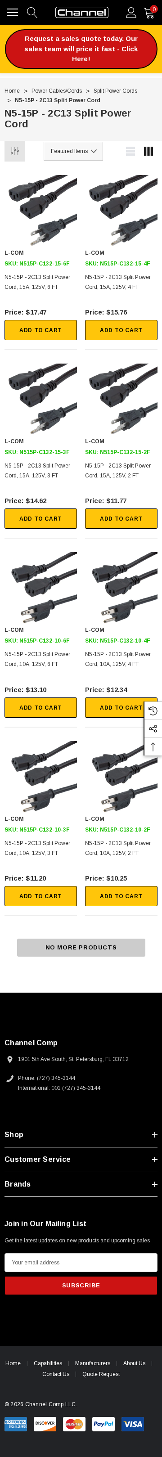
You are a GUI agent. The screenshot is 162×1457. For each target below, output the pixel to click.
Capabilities (48, 1363)
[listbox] (73, 151)
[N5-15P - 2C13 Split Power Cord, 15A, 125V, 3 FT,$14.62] (40, 400)
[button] (81, 49)
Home (13, 1363)
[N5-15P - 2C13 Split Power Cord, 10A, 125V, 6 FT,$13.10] (40, 588)
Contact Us (55, 1374)
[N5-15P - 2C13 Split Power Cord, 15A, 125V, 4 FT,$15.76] (121, 211)
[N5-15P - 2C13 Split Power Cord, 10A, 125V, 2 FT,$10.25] (121, 777)
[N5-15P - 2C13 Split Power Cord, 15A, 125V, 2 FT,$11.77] (121, 400)
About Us (134, 1363)
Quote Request (101, 1374)
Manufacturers (92, 1363)
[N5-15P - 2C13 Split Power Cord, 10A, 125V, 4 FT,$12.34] (121, 588)
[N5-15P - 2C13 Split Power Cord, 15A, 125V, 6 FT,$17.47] (40, 211)
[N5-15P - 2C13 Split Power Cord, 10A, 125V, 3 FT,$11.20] (40, 777)
